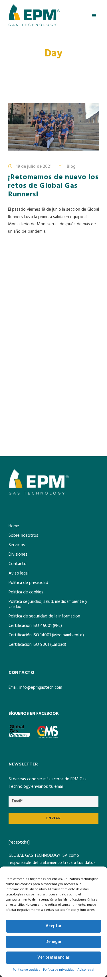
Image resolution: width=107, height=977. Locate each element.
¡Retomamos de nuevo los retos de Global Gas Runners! (53, 186)
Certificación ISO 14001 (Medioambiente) (46, 635)
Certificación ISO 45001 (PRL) (35, 625)
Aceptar (54, 926)
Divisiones (18, 554)
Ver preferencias (53, 957)
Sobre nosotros (23, 535)
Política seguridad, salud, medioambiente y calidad (48, 604)
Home (14, 526)
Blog (71, 166)
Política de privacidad (58, 970)
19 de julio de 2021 (34, 166)
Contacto (18, 563)
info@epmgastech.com (40, 687)
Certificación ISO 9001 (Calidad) (37, 644)
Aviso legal (85, 970)
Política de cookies (26, 970)
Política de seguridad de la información (44, 616)
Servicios (17, 545)
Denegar (53, 941)
